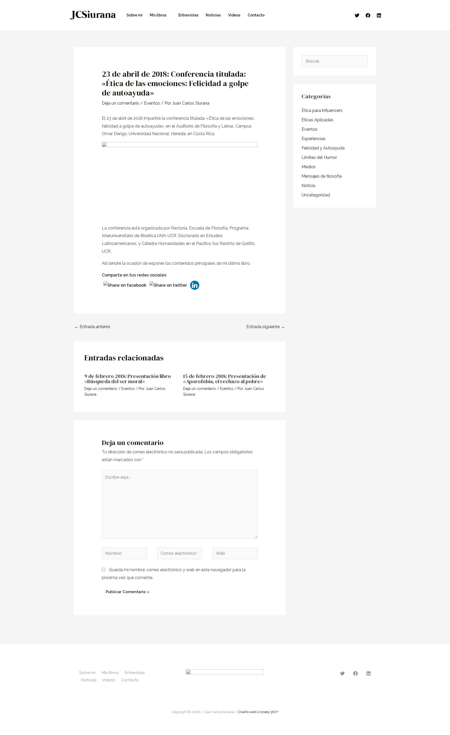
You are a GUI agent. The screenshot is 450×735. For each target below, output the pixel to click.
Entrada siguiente (265, 326)
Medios (309, 166)
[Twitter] (357, 15)
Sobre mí (134, 15)
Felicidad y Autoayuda (323, 148)
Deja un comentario (120, 103)
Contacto (256, 15)
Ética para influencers (322, 110)
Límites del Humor (319, 157)
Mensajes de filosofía (322, 176)
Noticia (308, 185)
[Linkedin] (379, 15)
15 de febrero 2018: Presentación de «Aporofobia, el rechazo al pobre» (224, 378)
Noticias (213, 15)
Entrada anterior (92, 326)
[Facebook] (368, 15)
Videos (234, 15)
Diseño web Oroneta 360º (258, 712)
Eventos (152, 103)
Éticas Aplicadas (317, 119)
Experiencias (314, 138)
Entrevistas (188, 15)
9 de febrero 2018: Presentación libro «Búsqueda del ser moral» (127, 378)
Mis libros (158, 15)
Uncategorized (316, 194)
